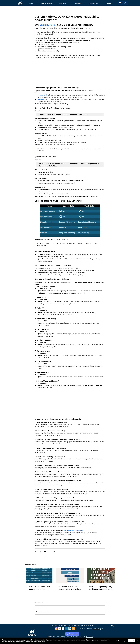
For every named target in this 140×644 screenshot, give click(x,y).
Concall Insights (97, 629)
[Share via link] (50, 552)
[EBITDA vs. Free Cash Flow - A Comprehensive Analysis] (39, 575)
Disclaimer (51, 637)
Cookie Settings (120, 641)
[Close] (138, 640)
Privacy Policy (60, 637)
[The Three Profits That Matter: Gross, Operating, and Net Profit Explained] (70, 575)
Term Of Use (70, 637)
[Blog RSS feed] (73, 628)
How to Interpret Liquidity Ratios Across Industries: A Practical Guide (100, 588)
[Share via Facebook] (36, 552)
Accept (132, 641)
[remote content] (70, 73)
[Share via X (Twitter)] (40, 552)
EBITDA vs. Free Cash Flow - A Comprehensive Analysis (39, 588)
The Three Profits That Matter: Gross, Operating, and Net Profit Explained (69, 588)
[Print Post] (54, 552)
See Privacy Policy (39, 642)
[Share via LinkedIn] (45, 552)
